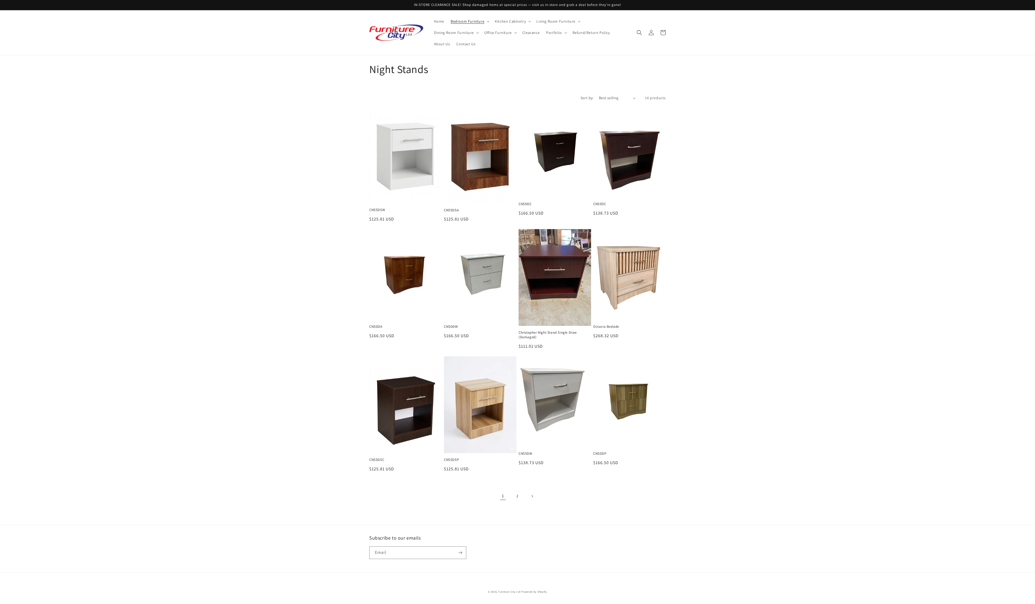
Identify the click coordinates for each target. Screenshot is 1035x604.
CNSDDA (375, 327)
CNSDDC (525, 204)
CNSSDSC (376, 460)
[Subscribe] (460, 552)
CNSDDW (451, 327)
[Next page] (532, 496)
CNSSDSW (377, 210)
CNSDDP (599, 453)
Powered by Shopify (534, 591)
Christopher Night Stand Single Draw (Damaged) (548, 334)
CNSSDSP (451, 460)
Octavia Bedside (606, 327)
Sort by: (587, 97)
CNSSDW (525, 453)
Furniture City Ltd (509, 591)
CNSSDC (599, 204)
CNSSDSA (451, 210)
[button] (469, 21)
